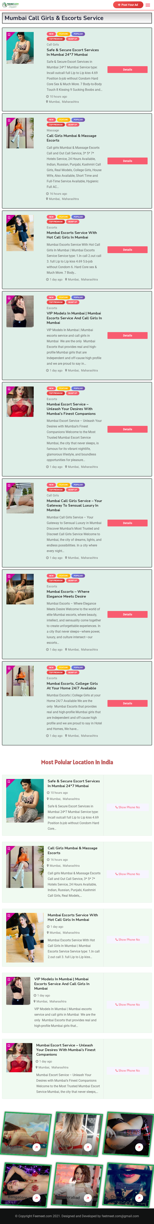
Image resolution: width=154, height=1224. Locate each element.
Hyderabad (69, 1197)
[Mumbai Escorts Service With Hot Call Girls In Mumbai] (20, 233)
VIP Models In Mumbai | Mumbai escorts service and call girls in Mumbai (74, 318)
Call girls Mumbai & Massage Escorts (71, 138)
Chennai (117, 1197)
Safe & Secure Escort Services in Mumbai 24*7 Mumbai (73, 52)
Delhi (64, 1146)
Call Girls (53, 44)
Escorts (52, 227)
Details (127, 69)
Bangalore (17, 1197)
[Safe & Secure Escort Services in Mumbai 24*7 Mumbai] (20, 48)
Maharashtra (70, 102)
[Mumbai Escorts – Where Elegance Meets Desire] (20, 589)
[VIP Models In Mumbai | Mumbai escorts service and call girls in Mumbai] (20, 311)
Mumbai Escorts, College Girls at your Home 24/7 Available (72, 686)
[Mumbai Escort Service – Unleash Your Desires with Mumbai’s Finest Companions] (20, 401)
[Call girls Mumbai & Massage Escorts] (20, 133)
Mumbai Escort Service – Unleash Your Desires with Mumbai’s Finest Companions (71, 409)
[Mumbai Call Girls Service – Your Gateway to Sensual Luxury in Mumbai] (20, 498)
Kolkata (117, 1146)
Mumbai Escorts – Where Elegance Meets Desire (68, 594)
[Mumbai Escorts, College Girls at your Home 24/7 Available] (20, 681)
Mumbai (54, 102)
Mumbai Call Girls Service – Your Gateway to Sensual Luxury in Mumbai (74, 505)
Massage (53, 130)
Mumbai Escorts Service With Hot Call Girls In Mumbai (72, 235)
